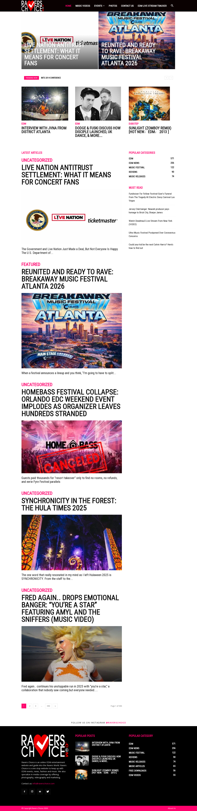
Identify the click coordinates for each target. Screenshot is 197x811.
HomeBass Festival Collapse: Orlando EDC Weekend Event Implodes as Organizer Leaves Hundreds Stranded (70, 403)
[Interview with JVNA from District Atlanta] (44, 104)
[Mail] (40, 792)
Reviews (133, 172)
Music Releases (137, 176)
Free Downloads (137, 770)
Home (68, 5)
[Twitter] (48, 792)
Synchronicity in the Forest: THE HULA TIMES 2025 (68, 504)
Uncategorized (36, 160)
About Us (172, 808)
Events (98, 5)
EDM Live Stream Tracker (152, 5)
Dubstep (134, 123)
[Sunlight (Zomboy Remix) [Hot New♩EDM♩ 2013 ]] (152, 104)
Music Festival (137, 167)
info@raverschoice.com (44, 783)
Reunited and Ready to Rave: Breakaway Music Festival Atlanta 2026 (67, 279)
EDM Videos (135, 775)
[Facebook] (24, 792)
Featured (30, 264)
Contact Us (127, 5)
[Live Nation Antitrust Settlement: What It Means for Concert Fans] (59, 45)
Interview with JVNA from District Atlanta (43, 130)
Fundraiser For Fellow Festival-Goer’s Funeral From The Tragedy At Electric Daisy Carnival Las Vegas (152, 197)
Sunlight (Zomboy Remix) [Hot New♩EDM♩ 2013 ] (150, 130)
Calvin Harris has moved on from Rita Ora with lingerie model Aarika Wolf (75, 78)
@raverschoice (116, 722)
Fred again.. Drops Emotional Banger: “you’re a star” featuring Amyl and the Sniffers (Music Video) (70, 608)
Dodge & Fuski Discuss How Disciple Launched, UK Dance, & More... (98, 132)
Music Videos (82, 5)
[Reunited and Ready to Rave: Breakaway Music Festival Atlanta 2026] (136, 46)
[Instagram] (32, 792)
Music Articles (137, 766)
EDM (23, 123)
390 (48, 706)
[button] (172, 5)
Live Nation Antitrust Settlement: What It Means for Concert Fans (66, 174)
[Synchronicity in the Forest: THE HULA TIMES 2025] (71, 542)
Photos (113, 5)
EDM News (134, 163)
